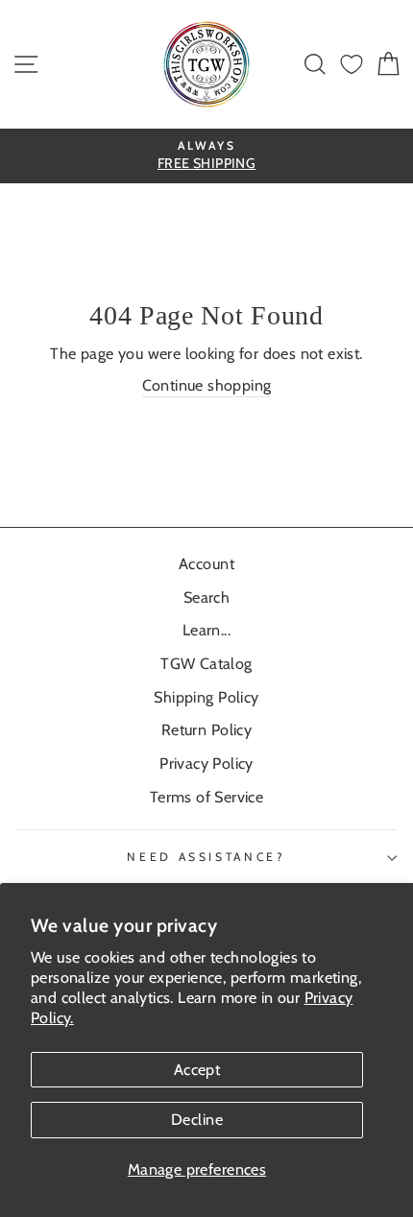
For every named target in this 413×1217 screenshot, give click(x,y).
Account (206, 563)
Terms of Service (206, 796)
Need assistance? (206, 856)
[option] (206, 156)
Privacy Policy (206, 763)
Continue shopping (207, 384)
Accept (197, 1069)
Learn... (206, 629)
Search (206, 597)
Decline (197, 1119)
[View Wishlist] (351, 65)
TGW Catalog (206, 663)
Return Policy (206, 729)
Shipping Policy (206, 696)
